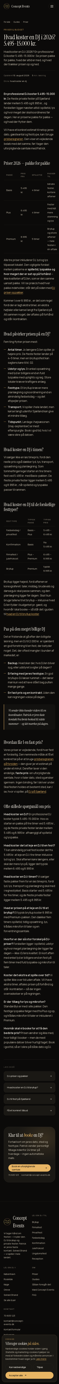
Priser (35, 1274)
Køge (6, 1284)
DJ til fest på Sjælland (18, 1099)
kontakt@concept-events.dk (36, 1175)
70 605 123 (13, 1175)
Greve (7, 1289)
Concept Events (20, 6)
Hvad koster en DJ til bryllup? (22, 1087)
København (9, 1274)
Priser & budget (14, 29)
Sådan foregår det (41, 1284)
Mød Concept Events (43, 1289)
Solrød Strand (11, 1294)
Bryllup (35, 1222)
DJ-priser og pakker (17, 1076)
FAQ (34, 1294)
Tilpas (40, 1367)
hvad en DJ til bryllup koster (22, 614)
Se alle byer (10, 1300)
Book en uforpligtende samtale (23, 1168)
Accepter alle (16, 1375)
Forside (7, 22)
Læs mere (41, 1358)
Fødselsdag (38, 1237)
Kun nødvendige (17, 1367)
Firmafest (37, 1227)
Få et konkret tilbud (17, 1110)
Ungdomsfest (39, 1253)
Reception (37, 1258)
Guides (17, 22)
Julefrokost (38, 1248)
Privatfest (37, 1232)
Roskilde (8, 1279)
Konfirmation (38, 1242)
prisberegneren (13, 139)
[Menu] (52, 6)
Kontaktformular (12, 1329)
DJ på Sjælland (37, 791)
